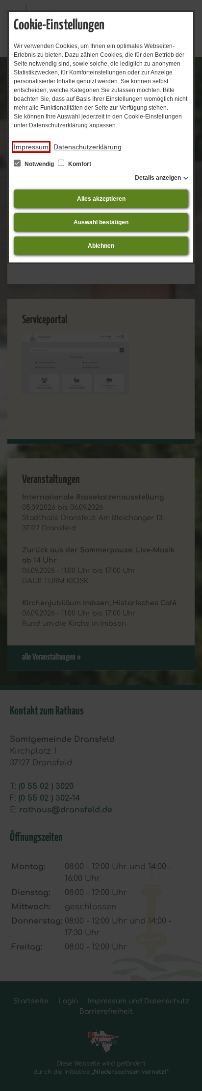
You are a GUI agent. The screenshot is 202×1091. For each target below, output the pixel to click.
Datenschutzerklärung (87, 147)
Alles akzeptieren (101, 198)
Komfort (79, 164)
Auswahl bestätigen (101, 222)
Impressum (31, 147)
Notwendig (39, 164)
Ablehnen (101, 245)
